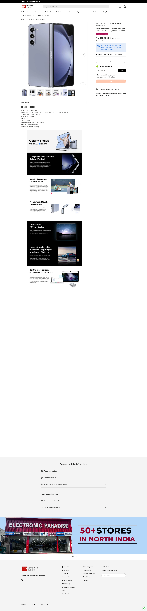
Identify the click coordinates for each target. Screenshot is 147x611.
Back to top (73, 556)
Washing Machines (106, 12)
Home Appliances (26, 15)
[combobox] (76, 6)
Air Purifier (59, 12)
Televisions (86, 577)
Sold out (110, 81)
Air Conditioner (25, 12)
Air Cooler (37, 12)
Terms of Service (67, 580)
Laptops (77, 12)
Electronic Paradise (29, 604)
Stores (47, 15)
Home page (65, 570)
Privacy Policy (66, 577)
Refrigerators (87, 570)
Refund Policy (66, 583)
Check (122, 70)
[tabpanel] (54, 197)
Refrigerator (48, 12)
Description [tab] (25, 102)
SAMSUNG (99, 24)
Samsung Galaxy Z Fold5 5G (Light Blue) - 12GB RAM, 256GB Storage (36, 19)
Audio (94, 12)
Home (22, 19)
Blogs (63, 590)
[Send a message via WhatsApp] (144, 608)
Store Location (66, 594)
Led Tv (69, 12)
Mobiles (86, 12)
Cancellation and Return (69, 587)
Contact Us (39, 15)
